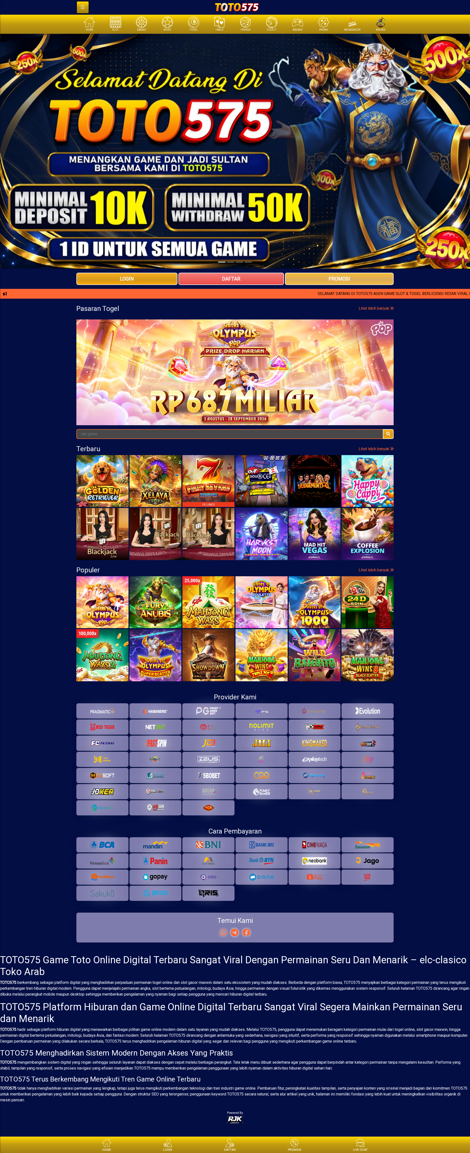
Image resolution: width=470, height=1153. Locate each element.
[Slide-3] (248, 262)
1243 (341, 377)
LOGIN (127, 279)
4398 (128, 377)
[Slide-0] (221, 262)
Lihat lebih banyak (374, 356)
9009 (270, 377)
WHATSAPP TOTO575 (235, 295)
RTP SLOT (235, 327)
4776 (376, 377)
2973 (199, 377)
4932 (306, 377)
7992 (235, 377)
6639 (164, 377)
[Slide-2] (239, 262)
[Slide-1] (230, 262)
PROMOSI (339, 279)
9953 (93, 377)
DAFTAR (231, 279)
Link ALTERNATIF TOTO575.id (235, 311)
